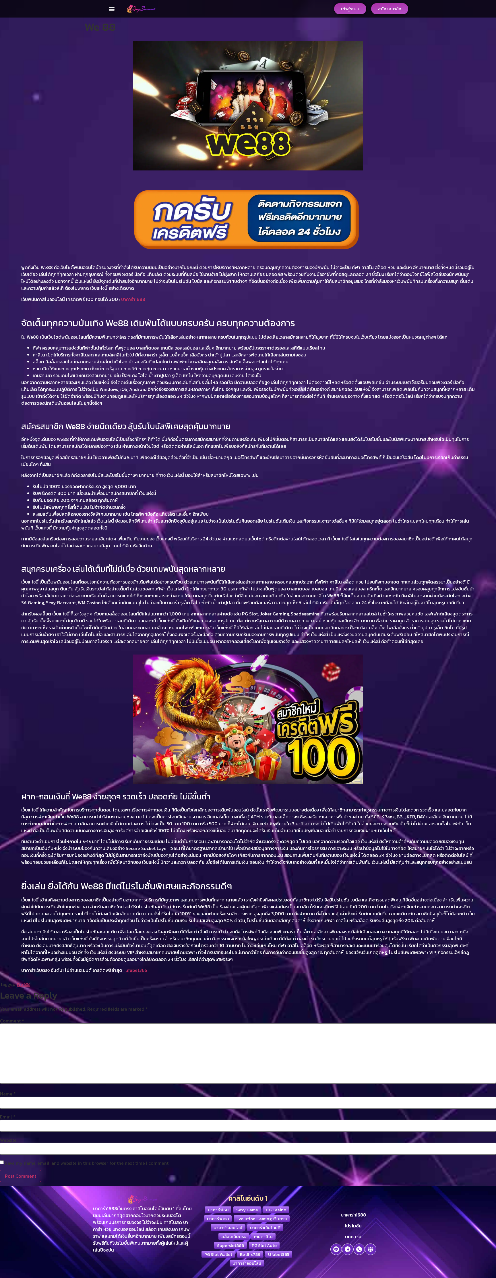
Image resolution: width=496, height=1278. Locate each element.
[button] (111, 9)
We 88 (23, 984)
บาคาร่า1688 (353, 1214)
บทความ (353, 1236)
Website (8, 1140)
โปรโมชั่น (353, 1225)
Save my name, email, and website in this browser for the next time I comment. (87, 1163)
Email (8, 1116)
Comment (12, 1020)
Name (8, 1093)
